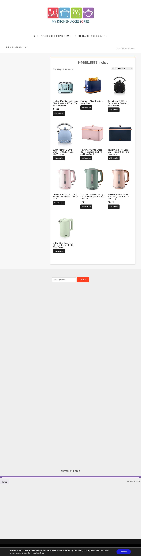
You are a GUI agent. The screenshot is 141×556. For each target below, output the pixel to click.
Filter (4, 482)
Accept (124, 551)
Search (83, 279)
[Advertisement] (70, 332)
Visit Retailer (58, 113)
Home (118, 49)
